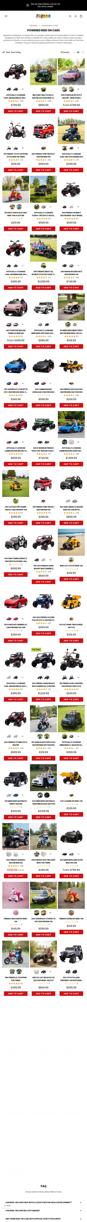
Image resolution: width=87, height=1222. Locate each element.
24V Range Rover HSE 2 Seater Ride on (71, 273)
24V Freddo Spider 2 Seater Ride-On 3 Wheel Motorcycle (71, 214)
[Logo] (43, 16)
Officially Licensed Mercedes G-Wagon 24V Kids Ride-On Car (71, 743)
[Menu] (6, 16)
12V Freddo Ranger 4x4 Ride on (16, 1037)
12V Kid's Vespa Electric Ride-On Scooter (15, 214)
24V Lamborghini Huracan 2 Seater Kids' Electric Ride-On (43, 390)
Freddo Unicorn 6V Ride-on (16, 920)
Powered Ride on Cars (49, 25)
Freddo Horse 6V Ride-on (71, 919)
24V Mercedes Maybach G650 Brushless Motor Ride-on (43, 802)
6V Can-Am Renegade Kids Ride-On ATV (43, 1096)
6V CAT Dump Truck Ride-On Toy (71, 625)
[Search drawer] (70, 16)
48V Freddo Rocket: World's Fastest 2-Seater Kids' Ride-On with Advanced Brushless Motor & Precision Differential (43, 1038)
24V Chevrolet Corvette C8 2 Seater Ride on (43, 920)
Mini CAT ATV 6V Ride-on (71, 566)
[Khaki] (9, 89)
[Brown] (71, 913)
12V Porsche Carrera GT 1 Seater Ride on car (15, 625)
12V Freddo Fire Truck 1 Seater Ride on (43, 508)
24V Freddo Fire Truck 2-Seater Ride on (43, 155)
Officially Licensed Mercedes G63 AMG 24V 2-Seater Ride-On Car (43, 332)
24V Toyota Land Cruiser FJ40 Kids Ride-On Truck (71, 979)
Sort (13, 52)
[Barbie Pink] (15, 677)
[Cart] (81, 16)
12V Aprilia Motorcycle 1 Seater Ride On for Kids (43, 743)
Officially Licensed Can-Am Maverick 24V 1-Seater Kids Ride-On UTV (15, 685)
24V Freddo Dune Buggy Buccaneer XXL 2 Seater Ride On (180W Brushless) (43, 685)
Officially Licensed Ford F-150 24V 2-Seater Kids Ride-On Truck (43, 214)
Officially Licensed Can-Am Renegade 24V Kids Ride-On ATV (15, 273)
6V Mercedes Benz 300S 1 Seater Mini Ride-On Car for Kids (71, 332)
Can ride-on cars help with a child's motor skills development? (38, 1202)
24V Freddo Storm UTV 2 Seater (15, 743)
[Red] (15, 89)
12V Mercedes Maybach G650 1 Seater (16, 802)
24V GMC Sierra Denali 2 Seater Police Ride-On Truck (15, 560)
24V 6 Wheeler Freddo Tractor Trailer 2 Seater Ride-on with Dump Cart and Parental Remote (43, 449)
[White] (43, 207)
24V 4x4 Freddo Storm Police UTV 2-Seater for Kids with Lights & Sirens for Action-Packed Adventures (43, 618)
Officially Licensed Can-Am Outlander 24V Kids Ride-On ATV (71, 155)
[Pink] (64, 89)
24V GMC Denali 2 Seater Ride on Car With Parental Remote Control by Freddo (71, 508)
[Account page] (75, 16)
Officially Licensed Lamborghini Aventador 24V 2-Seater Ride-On (71, 449)
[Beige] (74, 324)
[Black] (36, 207)
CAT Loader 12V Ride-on (71, 801)
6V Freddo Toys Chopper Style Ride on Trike (16, 155)
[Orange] (19, 971)
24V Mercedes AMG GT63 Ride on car (71, 861)
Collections (33, 25)
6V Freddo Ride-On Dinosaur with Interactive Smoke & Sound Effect (16, 1096)
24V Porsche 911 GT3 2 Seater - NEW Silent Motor (71, 96)
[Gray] (36, 971)
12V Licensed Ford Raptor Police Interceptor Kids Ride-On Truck (16, 1155)
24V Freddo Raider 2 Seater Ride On (15, 861)
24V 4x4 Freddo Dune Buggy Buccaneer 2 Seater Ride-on (43, 567)
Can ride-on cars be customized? (22, 1210)
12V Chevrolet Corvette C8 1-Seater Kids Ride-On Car (16, 390)
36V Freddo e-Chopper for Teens (16, 978)
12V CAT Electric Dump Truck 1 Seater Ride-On (16, 508)
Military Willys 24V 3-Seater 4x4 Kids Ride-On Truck (43, 96)
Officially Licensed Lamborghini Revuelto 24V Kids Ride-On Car (16, 449)
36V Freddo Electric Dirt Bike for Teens (43, 861)
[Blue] (15, 148)
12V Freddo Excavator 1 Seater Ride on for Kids (71, 390)
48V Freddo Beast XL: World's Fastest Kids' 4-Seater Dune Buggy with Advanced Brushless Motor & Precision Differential (43, 273)
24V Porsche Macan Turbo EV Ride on (15, 331)
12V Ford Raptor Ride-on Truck (71, 1096)
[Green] (43, 89)
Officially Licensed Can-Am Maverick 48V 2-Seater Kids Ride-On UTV (16, 96)
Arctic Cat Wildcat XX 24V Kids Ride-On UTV (43, 978)
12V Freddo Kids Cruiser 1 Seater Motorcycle (71, 684)
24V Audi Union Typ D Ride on (71, 1037)
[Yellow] (71, 383)
